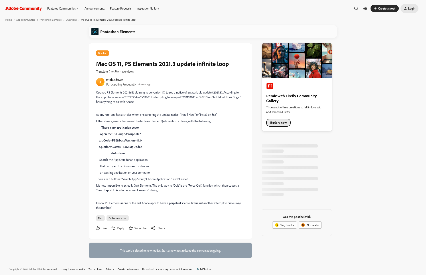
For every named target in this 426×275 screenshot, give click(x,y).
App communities (25, 19)
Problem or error (117, 218)
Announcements (95, 8)
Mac (100, 218)
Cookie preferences (128, 269)
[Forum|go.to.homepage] (23, 8)
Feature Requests (120, 8)
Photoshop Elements (50, 19)
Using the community (73, 269)
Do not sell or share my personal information (167, 269)
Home (8, 19)
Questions (71, 19)
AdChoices (205, 269)
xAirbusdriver (114, 80)
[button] (385, 8)
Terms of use (95, 269)
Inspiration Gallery (148, 8)
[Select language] (365, 8)
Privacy (110, 269)
